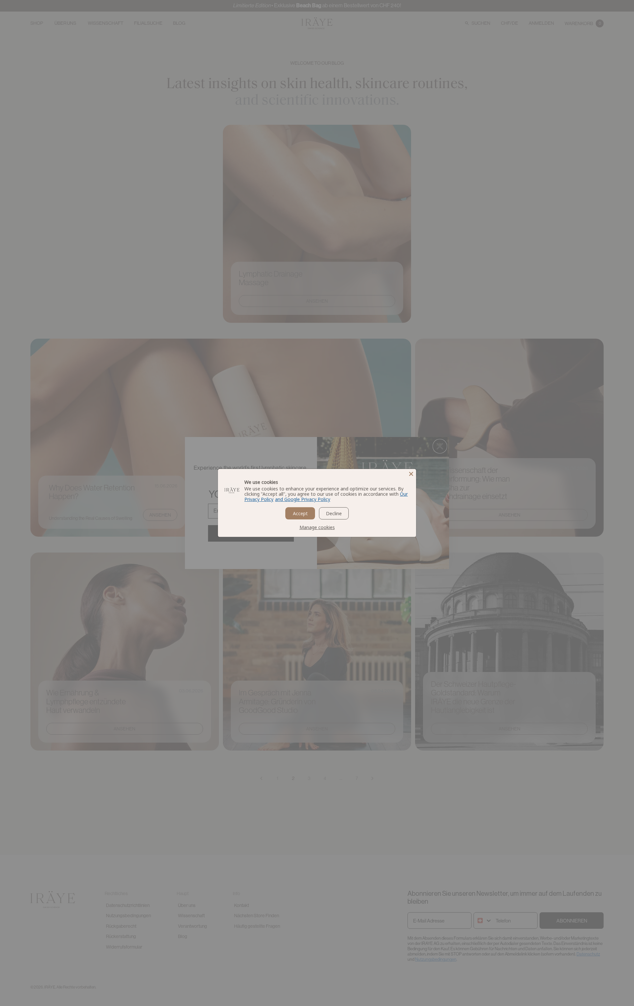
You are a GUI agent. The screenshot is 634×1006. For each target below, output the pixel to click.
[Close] (411, 474)
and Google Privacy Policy (302, 499)
